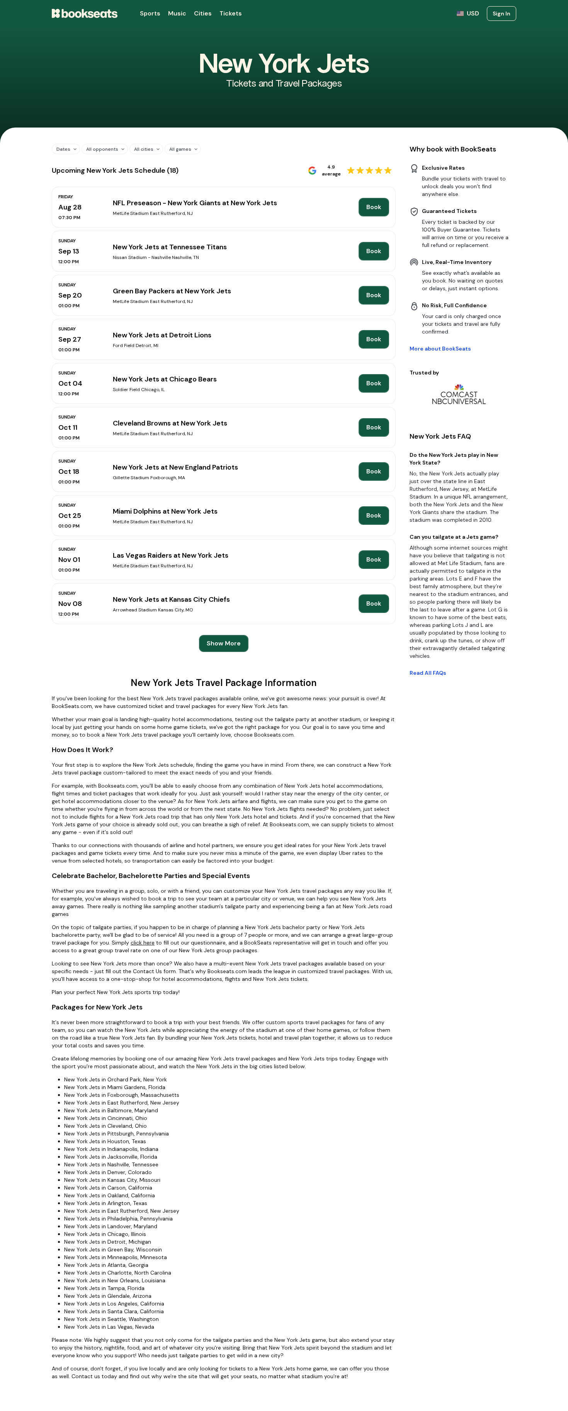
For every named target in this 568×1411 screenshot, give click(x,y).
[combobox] (63, 149)
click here (143, 942)
